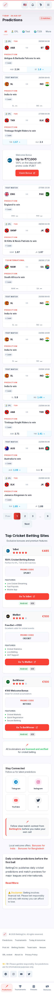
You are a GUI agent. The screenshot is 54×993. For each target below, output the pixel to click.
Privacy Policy (31, 955)
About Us (19, 955)
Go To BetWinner (25, 727)
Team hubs (32, 947)
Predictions (7, 940)
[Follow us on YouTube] (21, 974)
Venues (42, 947)
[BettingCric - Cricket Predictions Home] (5, 5)
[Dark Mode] (40, 5)
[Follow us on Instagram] (13, 974)
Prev (7, 516)
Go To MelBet (25, 662)
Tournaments (21, 940)
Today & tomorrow (37, 940)
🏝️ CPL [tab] (14, 31)
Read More (12, 882)
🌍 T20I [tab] (38, 31)
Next (27, 524)
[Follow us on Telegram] (5, 974)
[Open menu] (48, 5)
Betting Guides (18, 947)
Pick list (5, 947)
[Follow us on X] (29, 974)
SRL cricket (7, 955)
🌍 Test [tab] (26, 31)
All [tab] (5, 31)
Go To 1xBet (25, 596)
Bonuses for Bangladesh (31, 848)
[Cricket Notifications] (32, 5)
